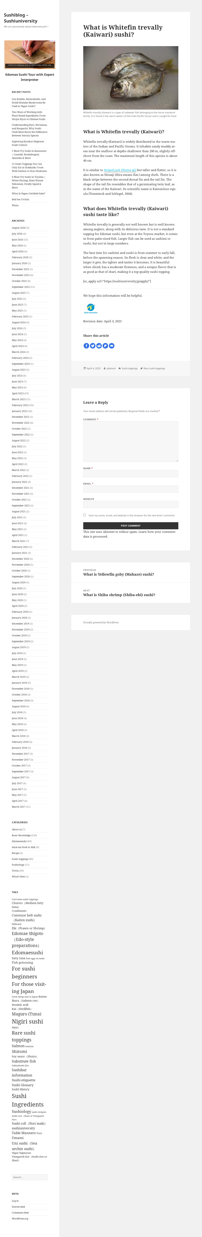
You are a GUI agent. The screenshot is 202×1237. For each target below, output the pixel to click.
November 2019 (21, 629)
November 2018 (21, 688)
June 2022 (17, 452)
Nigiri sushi (27, 1021)
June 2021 (17, 523)
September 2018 (21, 700)
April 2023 (18, 393)
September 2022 (21, 434)
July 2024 (17, 328)
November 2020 (21, 564)
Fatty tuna (18, 958)
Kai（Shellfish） (22, 1009)
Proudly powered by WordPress (101, 622)
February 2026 (20, 257)
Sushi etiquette (23, 1080)
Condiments (19, 911)
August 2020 (19, 582)
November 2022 (21, 422)
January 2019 (19, 682)
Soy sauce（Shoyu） (25, 1056)
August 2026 (19, 227)
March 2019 (18, 677)
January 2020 (19, 617)
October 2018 (19, 694)
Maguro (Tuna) (26, 1014)
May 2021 (17, 529)
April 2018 (18, 730)
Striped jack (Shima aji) (120, 170)
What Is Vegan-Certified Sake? (28, 193)
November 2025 (21, 275)
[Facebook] (86, 346)
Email (88, 483)
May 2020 (17, 600)
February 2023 (20, 405)
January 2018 (19, 747)
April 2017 (18, 801)
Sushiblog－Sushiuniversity (20, 18)
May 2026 (17, 245)
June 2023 (17, 381)
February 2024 (20, 358)
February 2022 (20, 476)
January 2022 (19, 482)
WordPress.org (20, 1218)
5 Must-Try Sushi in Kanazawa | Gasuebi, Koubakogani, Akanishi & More (29, 154)
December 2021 (20, 487)
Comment (91, 419)
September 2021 (21, 505)
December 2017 (20, 753)
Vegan (15, 1152)
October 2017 (19, 765)
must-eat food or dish (24, 847)
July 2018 (17, 712)
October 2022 (19, 428)
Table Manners (24, 1133)
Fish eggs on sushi (35, 958)
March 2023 (18, 399)
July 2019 (17, 653)
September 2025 (21, 287)
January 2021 (19, 553)
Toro (39, 1133)
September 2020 (21, 576)
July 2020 (17, 588)
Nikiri (15, 1027)
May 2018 (17, 724)
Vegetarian (25, 1152)
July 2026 (17, 233)
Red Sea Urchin (20, 199)
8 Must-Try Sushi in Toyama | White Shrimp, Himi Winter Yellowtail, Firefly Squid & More (29, 182)
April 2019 (18, 671)
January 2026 (19, 263)
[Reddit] (99, 346)
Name (88, 468)
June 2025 (17, 304)
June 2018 (17, 718)
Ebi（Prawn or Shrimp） (29, 928)
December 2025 (20, 269)
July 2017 (17, 783)
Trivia (15, 870)
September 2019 (21, 641)
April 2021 (18, 535)
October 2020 (19, 570)
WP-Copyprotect (37, 1234)
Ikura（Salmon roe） (26, 1000)
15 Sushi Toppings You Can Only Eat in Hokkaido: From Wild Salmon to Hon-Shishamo (29, 167)
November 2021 (21, 493)
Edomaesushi (19, 841)
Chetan (23, 1234)
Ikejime (42, 996)
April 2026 (18, 251)
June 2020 (17, 594)
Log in (15, 1201)
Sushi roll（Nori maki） (29, 1123)
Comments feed (20, 1212)
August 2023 (19, 369)
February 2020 (20, 611)
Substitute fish (24, 1061)
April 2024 (18, 346)
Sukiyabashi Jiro (20, 1065)
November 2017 (21, 759)
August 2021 (19, 511)
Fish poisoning (22, 962)
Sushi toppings (20, 859)
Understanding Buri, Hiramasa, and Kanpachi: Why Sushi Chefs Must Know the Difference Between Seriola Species (29, 130)
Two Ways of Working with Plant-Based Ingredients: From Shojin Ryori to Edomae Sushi (29, 115)
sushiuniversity (23, 1128)
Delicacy (17, 924)
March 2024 (18, 352)
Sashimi (29, 1046)
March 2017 (18, 806)
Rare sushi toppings (154, 368)
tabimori (111, 368)
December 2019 (20, 623)
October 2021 (19, 499)
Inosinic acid (20, 1005)
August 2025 (19, 293)
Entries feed (18, 1206)
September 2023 (21, 363)
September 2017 (21, 771)
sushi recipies (39, 1112)
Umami (17, 1137)
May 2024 (17, 340)
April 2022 (18, 464)
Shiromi (19, 1051)
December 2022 (20, 417)
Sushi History (20, 1089)
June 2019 (17, 659)
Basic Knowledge (21, 835)
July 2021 (17, 517)
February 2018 (20, 742)
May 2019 (17, 665)
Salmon (18, 1045)
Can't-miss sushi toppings (25, 899)
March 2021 (18, 541)
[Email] (111, 346)
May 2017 (17, 795)
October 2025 (19, 281)
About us (17, 829)
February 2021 (20, 547)
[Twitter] (92, 346)
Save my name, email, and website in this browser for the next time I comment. (132, 515)
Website (88, 499)
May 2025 (17, 310)
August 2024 (19, 322)
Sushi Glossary (23, 1085)
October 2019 (19, 635)
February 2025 (20, 316)
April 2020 (18, 606)
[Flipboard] (105, 346)
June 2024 (17, 334)
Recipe (15, 853)
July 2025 (17, 298)
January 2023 (19, 411)
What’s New (18, 876)
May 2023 (17, 387)
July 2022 (17, 446)
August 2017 (19, 777)
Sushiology (18, 864)
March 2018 (18, 736)
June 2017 (17, 789)
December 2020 (20, 558)
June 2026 (17, 239)
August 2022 (19, 440)
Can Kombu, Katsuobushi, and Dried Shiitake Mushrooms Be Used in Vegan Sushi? (29, 102)
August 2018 (19, 706)
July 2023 (17, 375)
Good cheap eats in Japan (25, 996)
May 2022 (17, 458)
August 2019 (19, 647)
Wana (15, 205)
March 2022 (18, 470)
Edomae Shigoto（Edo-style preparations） (27, 939)
